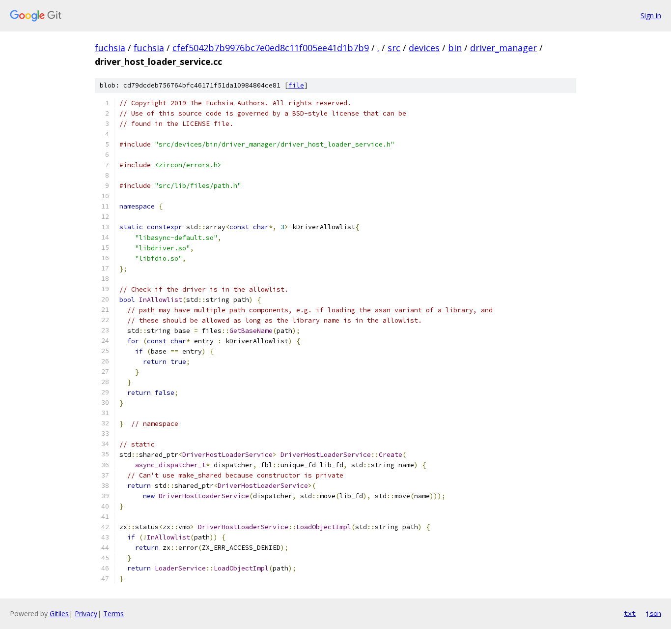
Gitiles (59, 613)
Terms (113, 613)
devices (424, 48)
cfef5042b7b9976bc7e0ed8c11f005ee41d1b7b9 (270, 48)
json (653, 613)
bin (455, 48)
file (296, 85)
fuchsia (110, 48)
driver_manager (503, 48)
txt (630, 613)
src (394, 48)
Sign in (651, 15)
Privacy (86, 613)
